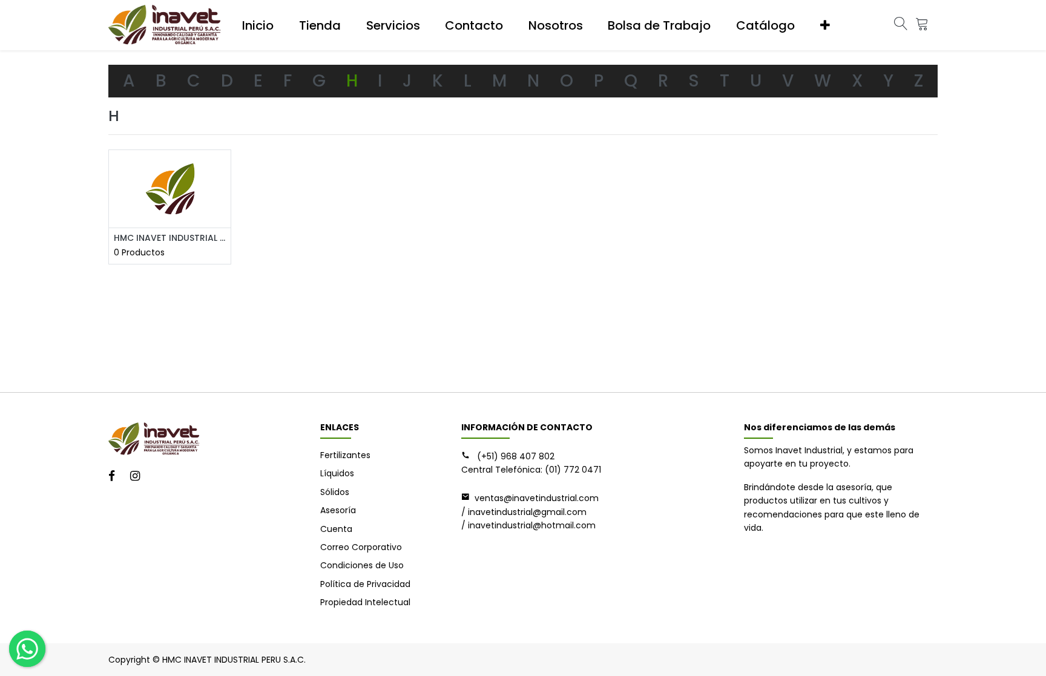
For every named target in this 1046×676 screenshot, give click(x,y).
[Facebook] (115, 477)
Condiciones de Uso (362, 565)
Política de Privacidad (365, 584)
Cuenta (336, 529)
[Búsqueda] (900, 25)
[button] (825, 25)
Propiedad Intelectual (365, 602)
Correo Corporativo (361, 547)
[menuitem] (257, 25)
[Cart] (922, 25)
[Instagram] (139, 477)
